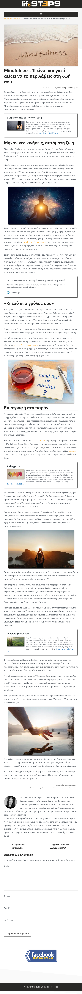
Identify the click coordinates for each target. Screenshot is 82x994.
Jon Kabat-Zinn (38, 440)
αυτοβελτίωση (42, 788)
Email (7, 908)
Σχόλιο (7, 866)
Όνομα (7, 896)
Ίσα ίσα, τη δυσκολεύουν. (34, 242)
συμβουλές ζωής (72, 788)
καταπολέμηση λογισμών (56, 788)
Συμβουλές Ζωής (71, 785)
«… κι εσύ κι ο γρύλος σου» (26, 345)
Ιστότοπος (8, 920)
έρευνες (72, 451)
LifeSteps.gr (41, 4)
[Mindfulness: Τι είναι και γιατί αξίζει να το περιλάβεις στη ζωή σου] (41, 45)
